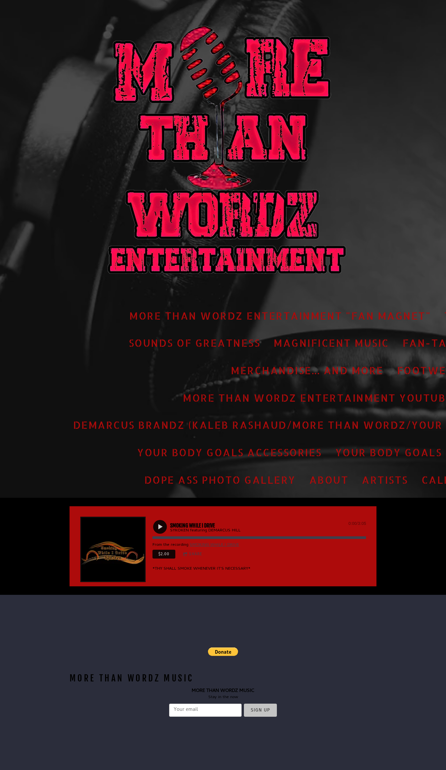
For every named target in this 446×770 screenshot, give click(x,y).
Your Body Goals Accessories (229, 452)
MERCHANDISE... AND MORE (307, 370)
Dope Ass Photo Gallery (220, 479)
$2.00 (163, 554)
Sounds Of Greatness (195, 342)
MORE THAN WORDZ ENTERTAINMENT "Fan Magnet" (280, 315)
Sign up (260, 710)
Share (195, 554)
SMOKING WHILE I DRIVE (214, 545)
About (329, 479)
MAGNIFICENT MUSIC (331, 342)
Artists (385, 479)
